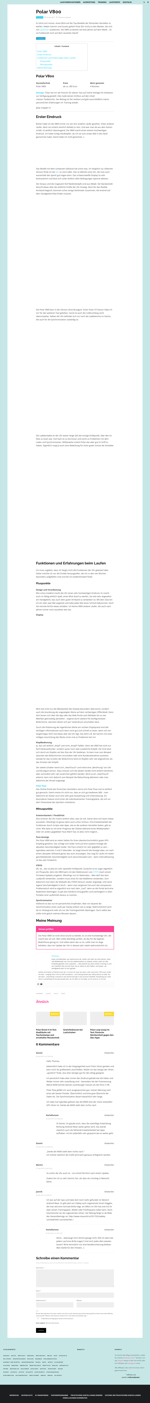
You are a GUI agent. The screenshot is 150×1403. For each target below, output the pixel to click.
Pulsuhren (40, 17)
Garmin (39, 1359)
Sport (63, 993)
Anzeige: (40, 92)
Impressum (14, 1395)
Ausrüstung (89, 2)
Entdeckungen (20, 1359)
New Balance (35, 1365)
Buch (50, 1355)
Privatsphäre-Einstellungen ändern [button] (86, 1395)
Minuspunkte (46, 64)
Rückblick (15, 1369)
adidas (7, 1355)
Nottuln (47, 1365)
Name (38, 1291)
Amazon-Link (129, 1358)
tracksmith (40, 1372)
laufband (59, 1362)
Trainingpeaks (53, 1372)
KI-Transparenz (41, 1395)
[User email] (41, 984)
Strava (14, 1372)
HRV (44, 1362)
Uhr (57, 172)
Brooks (31, 1355)
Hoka (38, 1362)
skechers (52, 1369)
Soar (61, 1369)
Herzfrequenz (28, 1362)
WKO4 (44, 1375)
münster (24, 1365)
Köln (51, 1362)
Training (102, 2)
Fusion (31, 1359)
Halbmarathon (50, 1359)
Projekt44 (64, 1365)
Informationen (133, 1377)
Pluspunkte (45, 61)
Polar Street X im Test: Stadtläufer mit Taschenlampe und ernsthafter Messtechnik (47, 1034)
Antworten (109, 1053)
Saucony (34, 1369)
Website (79, 1300)
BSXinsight (41, 1355)
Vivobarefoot (22, 1375)
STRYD (96, 872)
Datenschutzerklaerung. (79, 1316)
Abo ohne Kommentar (52, 1323)
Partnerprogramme (59, 1395)
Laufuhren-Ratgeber (70, 2)
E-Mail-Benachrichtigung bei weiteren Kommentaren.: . (55, 1321)
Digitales (127, 2)
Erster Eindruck (44, 54)
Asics (14, 1355)
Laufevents (114, 2)
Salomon (25, 1369)
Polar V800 (42, 51)
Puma (6, 1369)
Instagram (131, 1363)
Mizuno (15, 1365)
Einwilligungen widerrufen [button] (75, 1398)
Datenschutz (27, 1395)
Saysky (43, 1369)
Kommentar (40, 1268)
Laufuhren (44, 29)
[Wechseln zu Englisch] (140, 2)
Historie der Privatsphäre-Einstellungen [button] (123, 1395)
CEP (56, 1355)
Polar (56, 993)
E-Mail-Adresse (41, 1300)
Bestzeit (22, 1355)
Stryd (22, 1372)
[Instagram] (38, 984)
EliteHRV (7, 1359)
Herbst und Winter (12, 1362)
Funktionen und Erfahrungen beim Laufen (56, 58)
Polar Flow (41, 785)
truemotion (9, 1375)
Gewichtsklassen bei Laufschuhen (73, 1031)
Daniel (39, 1053)
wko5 (50, 1375)
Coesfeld (63, 1355)
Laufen (49, 993)
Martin (39, 1165)
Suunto (30, 1372)
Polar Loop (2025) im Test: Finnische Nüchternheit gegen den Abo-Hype (102, 1034)
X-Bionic (58, 1375)
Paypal (120, 1360)
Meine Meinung (44, 67)
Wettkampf (34, 1375)
